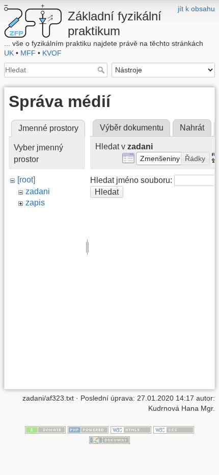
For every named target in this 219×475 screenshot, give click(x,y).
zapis (35, 202)
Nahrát (192, 127)
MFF (28, 53)
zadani (37, 191)
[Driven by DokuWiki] (109, 439)
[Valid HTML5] (131, 430)
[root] (26, 179)
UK (9, 53)
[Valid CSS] (173, 430)
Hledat (102, 69)
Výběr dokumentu (131, 127)
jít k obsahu (196, 9)
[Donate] (45, 430)
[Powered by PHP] (88, 430)
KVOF (52, 53)
